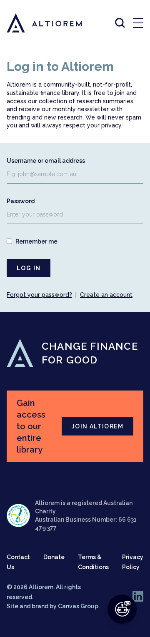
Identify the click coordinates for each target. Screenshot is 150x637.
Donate (54, 557)
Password (21, 201)
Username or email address (46, 160)
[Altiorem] (37, 22)
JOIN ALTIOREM (97, 426)
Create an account (106, 294)
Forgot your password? (39, 294)
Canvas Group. (79, 606)
